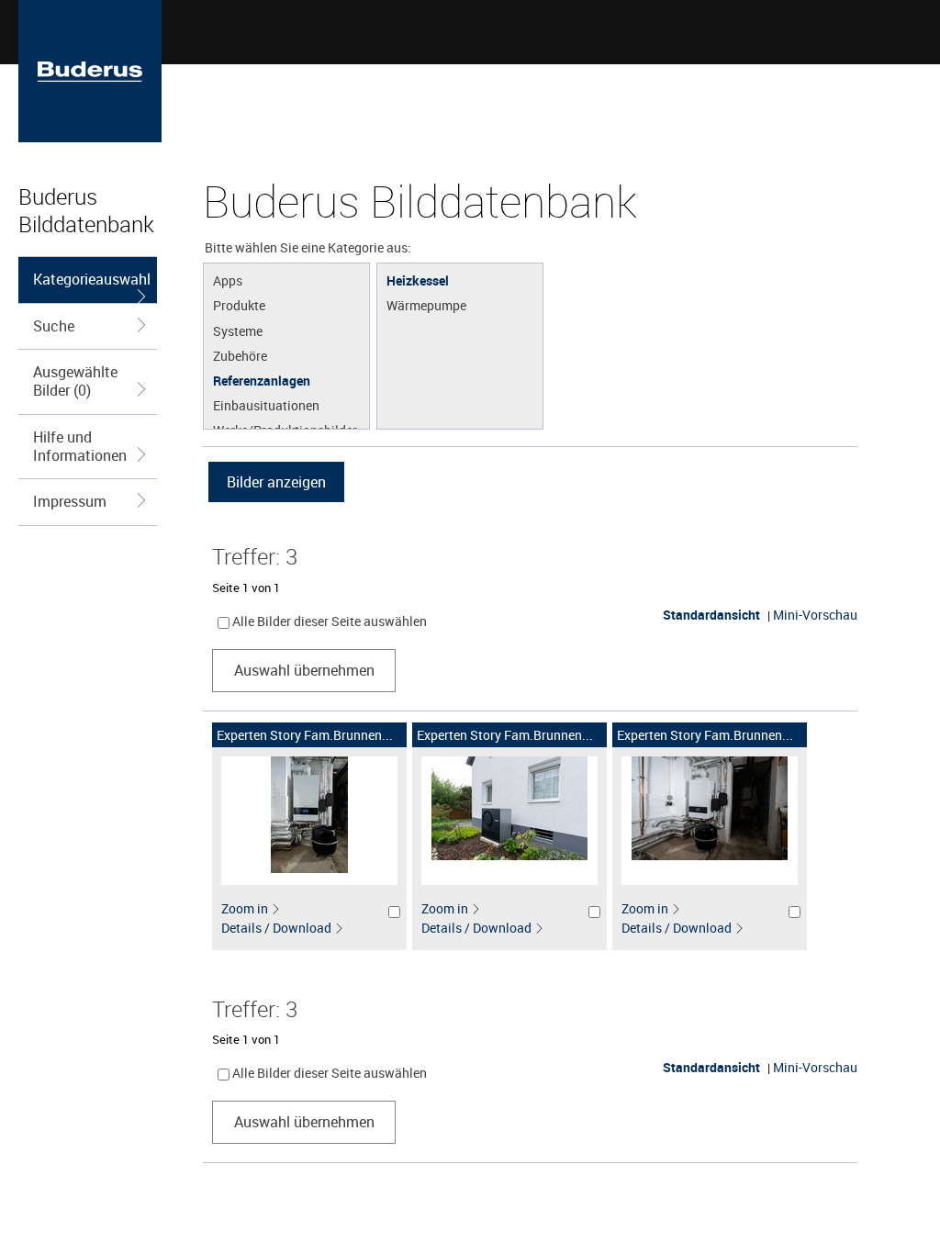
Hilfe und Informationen (80, 446)
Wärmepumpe (426, 305)
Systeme (238, 330)
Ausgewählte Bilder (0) (75, 381)
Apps (227, 280)
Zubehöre (240, 355)
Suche (53, 326)
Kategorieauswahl (92, 279)
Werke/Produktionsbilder (285, 429)
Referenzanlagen (261, 380)
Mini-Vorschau (815, 614)
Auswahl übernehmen (304, 670)
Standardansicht (711, 614)
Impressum (69, 501)
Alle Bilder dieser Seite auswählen (329, 621)
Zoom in (244, 908)
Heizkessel (417, 280)
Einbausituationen (266, 405)
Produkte (239, 305)
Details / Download (276, 927)
